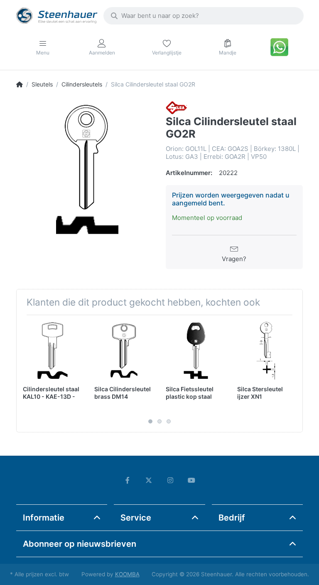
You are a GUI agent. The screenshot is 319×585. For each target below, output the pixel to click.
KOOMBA (127, 574)
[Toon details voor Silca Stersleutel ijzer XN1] (266, 350)
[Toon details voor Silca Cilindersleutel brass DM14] (123, 350)
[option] (84, 169)
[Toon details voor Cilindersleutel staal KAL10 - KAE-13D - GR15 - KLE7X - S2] (52, 350)
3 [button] (169, 421)
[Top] (19, 84)
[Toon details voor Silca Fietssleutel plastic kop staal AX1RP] (195, 350)
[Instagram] (170, 480)
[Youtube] (192, 480)
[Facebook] (127, 480)
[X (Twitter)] (149, 480)
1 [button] (150, 421)
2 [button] (159, 421)
